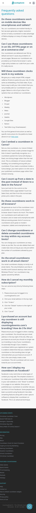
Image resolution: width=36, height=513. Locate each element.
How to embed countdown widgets (11, 492)
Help (1, 486)
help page (14, 137)
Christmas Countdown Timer (9, 416)
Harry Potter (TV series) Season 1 (10, 426)
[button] (3, 3)
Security (2, 494)
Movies (2, 472)
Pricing (2, 435)
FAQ (1, 438)
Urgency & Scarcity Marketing (9, 446)
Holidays (2, 478)
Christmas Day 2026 (6, 424)
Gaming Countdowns (6, 448)
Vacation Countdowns (6, 451)
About (2, 440)
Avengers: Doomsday (6, 421)
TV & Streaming (5, 470)
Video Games (4, 465)
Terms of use (4, 499)
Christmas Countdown (7, 456)
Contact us (3, 489)
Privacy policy (4, 497)
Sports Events (4, 467)
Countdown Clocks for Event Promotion (12, 443)
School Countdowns (6, 453)
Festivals (2, 475)
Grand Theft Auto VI (6, 419)
